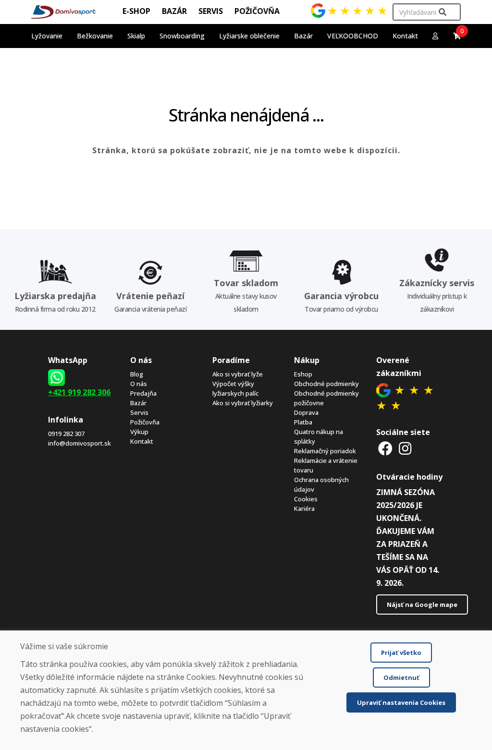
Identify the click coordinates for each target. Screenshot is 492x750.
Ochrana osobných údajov (321, 484)
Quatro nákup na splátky (318, 436)
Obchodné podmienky (326, 383)
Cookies (306, 499)
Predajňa (143, 393)
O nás (138, 383)
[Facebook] (385, 448)
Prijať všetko (401, 652)
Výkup (139, 431)
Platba (303, 422)
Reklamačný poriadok (325, 451)
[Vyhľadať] (442, 12)
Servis (139, 412)
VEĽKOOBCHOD (352, 35)
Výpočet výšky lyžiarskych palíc (235, 388)
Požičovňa (145, 422)
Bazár (138, 403)
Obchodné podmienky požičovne (326, 398)
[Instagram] (405, 448)
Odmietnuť (401, 677)
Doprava (306, 412)
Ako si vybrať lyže (237, 374)
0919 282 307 (66, 433)
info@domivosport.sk (79, 443)
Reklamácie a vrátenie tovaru (325, 465)
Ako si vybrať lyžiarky (242, 403)
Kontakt (405, 35)
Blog (136, 374)
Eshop (303, 374)
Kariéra (304, 508)
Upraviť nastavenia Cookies (401, 702)
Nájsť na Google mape (422, 604)
